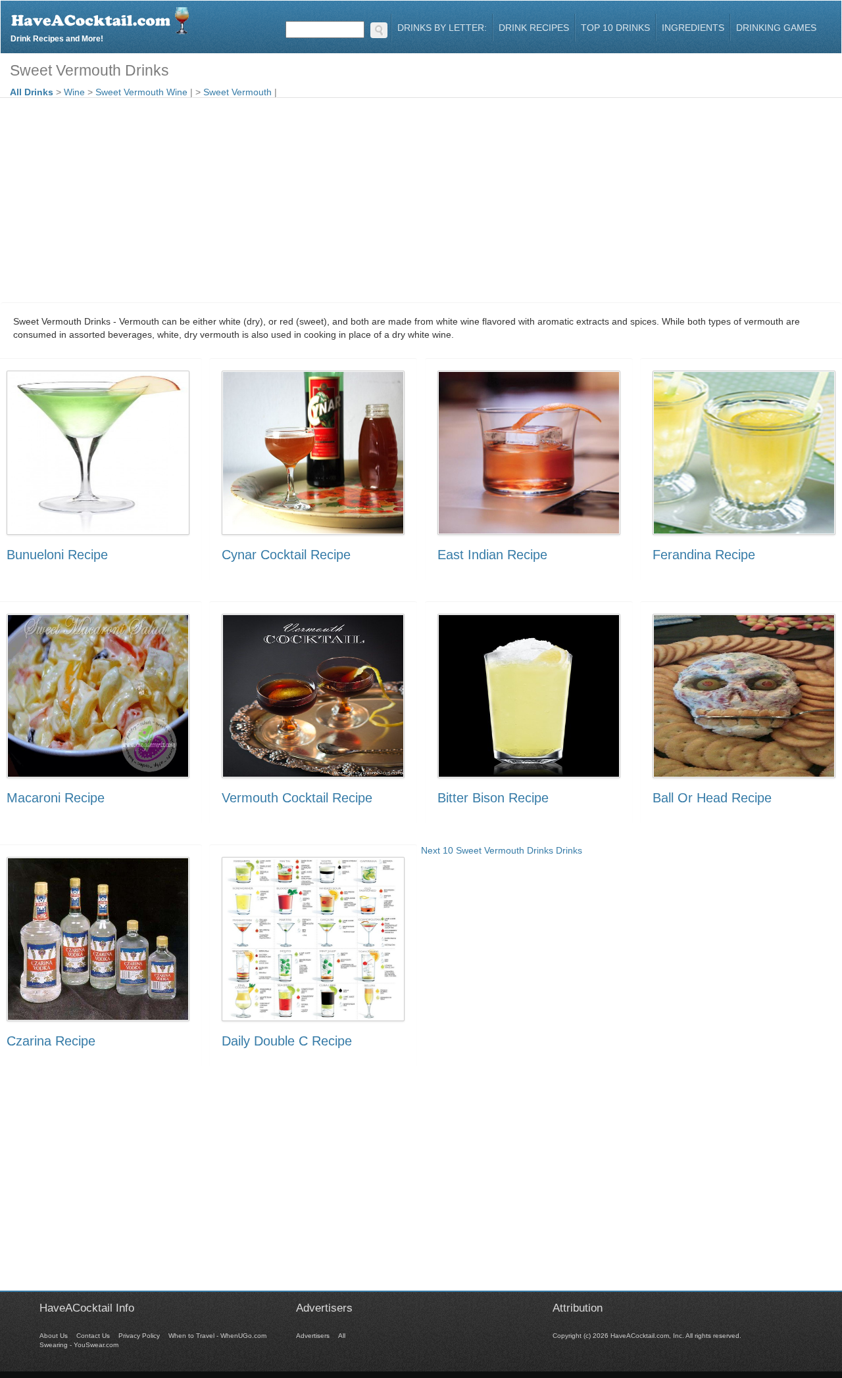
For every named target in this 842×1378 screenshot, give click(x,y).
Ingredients (693, 27)
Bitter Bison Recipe (493, 798)
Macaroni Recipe (56, 798)
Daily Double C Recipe (287, 1041)
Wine (74, 92)
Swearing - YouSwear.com (78, 1344)
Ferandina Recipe (704, 554)
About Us (53, 1335)
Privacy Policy (139, 1335)
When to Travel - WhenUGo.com (217, 1335)
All (341, 1335)
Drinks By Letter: (442, 27)
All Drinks (31, 92)
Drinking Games (776, 27)
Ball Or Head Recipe (712, 798)
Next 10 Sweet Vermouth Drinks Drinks (501, 850)
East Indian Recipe (492, 554)
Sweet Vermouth (237, 92)
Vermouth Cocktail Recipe (297, 798)
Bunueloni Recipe (57, 554)
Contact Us (93, 1335)
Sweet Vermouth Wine (141, 92)
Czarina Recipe (51, 1041)
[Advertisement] (421, 196)
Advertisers (313, 1335)
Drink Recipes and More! (57, 37)
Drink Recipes (534, 27)
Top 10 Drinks (615, 27)
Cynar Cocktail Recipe (286, 554)
